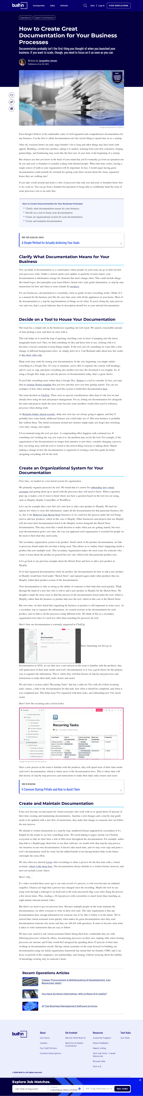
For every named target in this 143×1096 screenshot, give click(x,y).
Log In (101, 5)
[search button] (85, 5)
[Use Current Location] (79, 1088)
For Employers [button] (118, 5)
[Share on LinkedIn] (11, 108)
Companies (39, 5)
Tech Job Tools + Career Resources (104, 1054)
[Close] (140, 1080)
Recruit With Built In (75, 1038)
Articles (64, 5)
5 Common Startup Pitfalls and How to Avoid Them (51, 789)
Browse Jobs (99, 1061)
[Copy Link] (11, 102)
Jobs (52, 5)
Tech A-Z (97, 1066)
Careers (43, 1043)
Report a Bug (99, 1048)
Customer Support (102, 1038)
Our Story (45, 1038)
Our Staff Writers (48, 1048)
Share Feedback (100, 1043)
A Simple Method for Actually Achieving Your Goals (50, 243)
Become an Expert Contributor (74, 1044)
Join (92, 5)
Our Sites (125, 1038)
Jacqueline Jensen (48, 60)
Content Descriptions (50, 1053)
